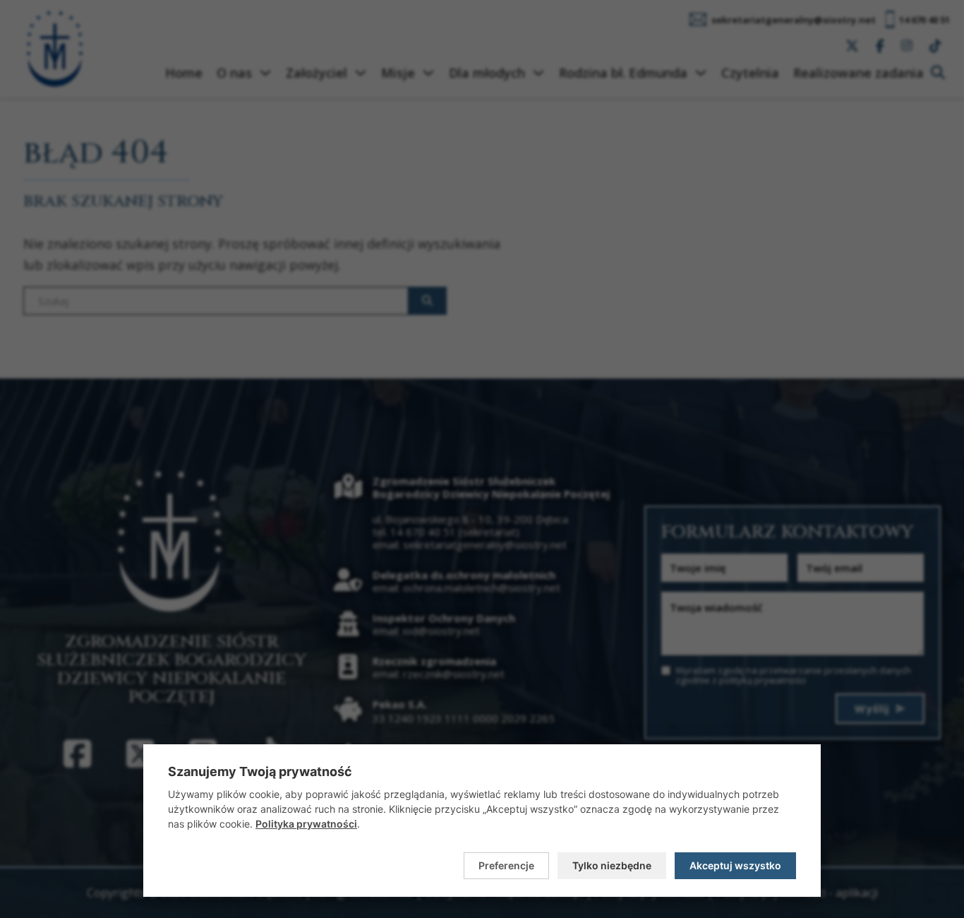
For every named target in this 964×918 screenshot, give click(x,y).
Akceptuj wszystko (735, 865)
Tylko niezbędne (611, 865)
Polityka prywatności (306, 824)
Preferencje (506, 865)
